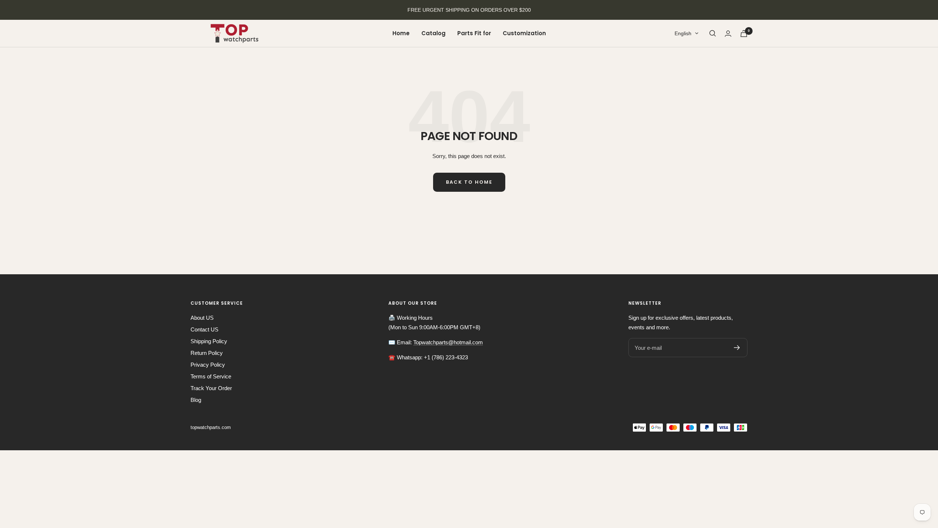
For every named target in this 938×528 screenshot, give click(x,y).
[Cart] (743, 33)
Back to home (469, 182)
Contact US (204, 329)
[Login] (728, 33)
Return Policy (207, 353)
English (683, 33)
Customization (524, 33)
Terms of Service (211, 376)
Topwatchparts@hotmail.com (448, 342)
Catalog (433, 33)
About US (202, 318)
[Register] (737, 347)
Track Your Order (211, 388)
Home (401, 33)
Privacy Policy (208, 365)
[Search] (712, 33)
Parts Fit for (474, 33)
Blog (196, 400)
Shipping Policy (209, 341)
